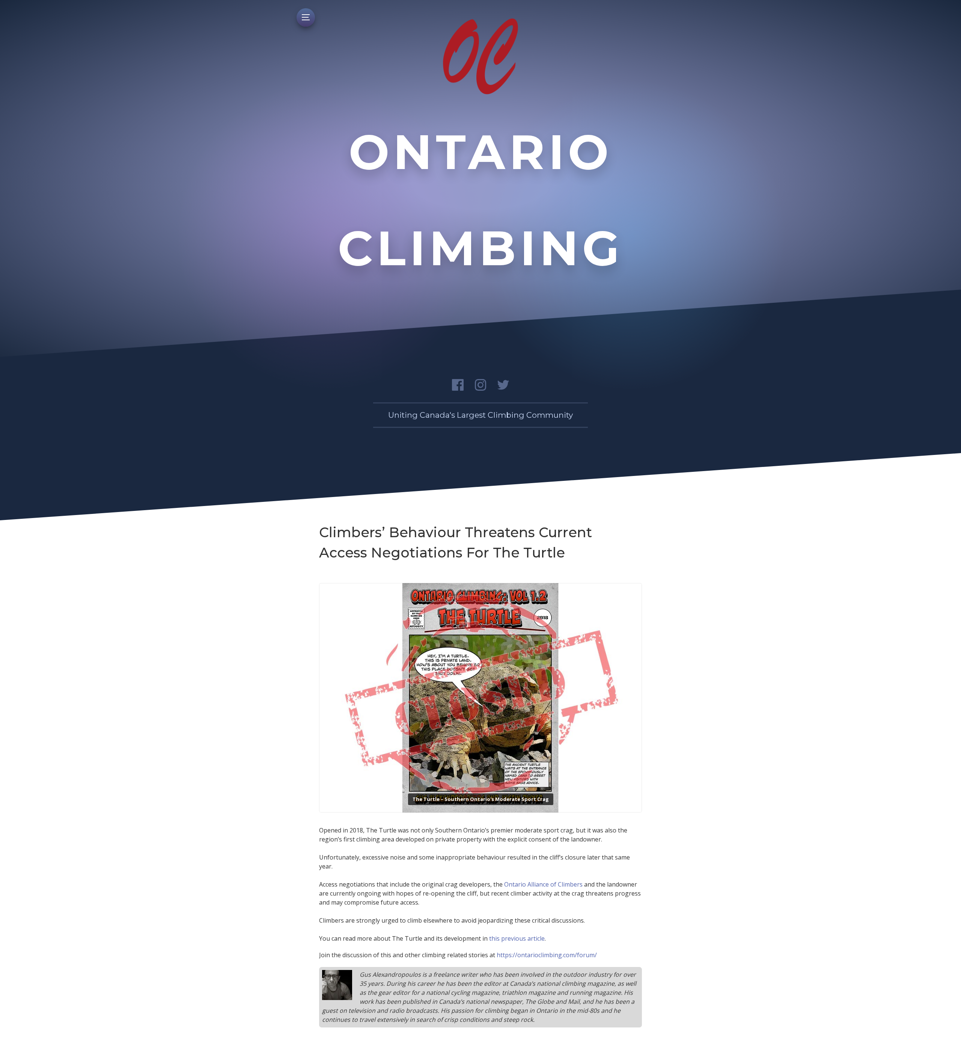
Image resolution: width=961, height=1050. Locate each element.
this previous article (517, 938)
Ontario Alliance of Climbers (543, 884)
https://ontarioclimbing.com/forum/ (547, 955)
